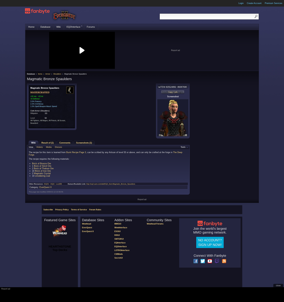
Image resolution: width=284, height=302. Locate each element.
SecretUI (118, 258)
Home (31, 27)
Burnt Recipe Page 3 (76, 152)
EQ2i (52, 184)
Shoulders (57, 74)
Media (49, 147)
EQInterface (120, 243)
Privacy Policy (62, 210)
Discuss (58, 147)
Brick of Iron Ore (43, 171)
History (39, 147)
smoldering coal (42, 176)
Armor (47, 74)
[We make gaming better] (10, 3)
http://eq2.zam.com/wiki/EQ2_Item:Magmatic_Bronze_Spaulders (110, 184)
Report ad (175, 50)
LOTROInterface (122, 250)
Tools (183, 147)
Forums (91, 27)
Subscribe (48, 210)
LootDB (59, 184)
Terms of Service (79, 210)
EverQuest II (45, 187)
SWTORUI (119, 239)
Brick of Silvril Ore (42, 166)
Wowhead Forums (155, 224)
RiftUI (117, 235)
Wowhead (86, 224)
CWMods (118, 254)
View (31, 147)
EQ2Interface (73, 27)
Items (40, 74)
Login (241, 3)
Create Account (254, 3)
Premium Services (273, 3)
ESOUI (117, 231)
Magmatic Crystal (42, 173)
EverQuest (87, 227)
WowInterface (120, 227)
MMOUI (117, 224)
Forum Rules (95, 210)
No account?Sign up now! (210, 242)
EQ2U (46, 184)
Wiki (58, 27)
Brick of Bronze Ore (41, 163)
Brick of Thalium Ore (44, 168)
